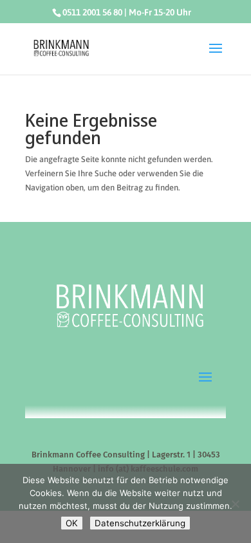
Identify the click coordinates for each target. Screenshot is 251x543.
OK (72, 523)
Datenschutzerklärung (140, 523)
